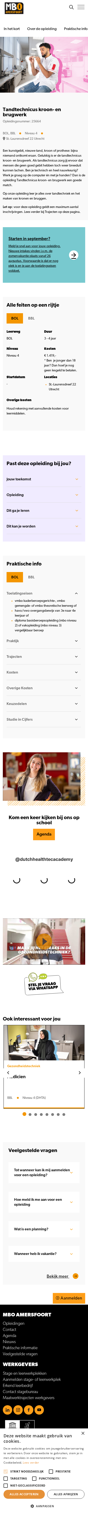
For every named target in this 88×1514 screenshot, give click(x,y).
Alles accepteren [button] (24, 1494)
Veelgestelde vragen (20, 1354)
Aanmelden (71, 1298)
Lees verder (31, 1463)
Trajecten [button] (14, 657)
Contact (9, 1330)
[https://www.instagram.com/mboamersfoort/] (18, 1410)
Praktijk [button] (13, 641)
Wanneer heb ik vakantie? (35, 1254)
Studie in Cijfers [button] (20, 719)
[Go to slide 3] (35, 1114)
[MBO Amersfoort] (14, 8)
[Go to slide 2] (30, 1114)
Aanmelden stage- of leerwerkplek (32, 1380)
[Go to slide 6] (52, 1114)
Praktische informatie (20, 1348)
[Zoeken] (71, 7)
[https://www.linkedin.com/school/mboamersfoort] (7, 1410)
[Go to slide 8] (63, 1114)
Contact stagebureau (20, 1392)
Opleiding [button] (15, 495)
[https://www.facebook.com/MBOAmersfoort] (28, 1410)
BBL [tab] (31, 318)
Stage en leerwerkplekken (24, 1373)
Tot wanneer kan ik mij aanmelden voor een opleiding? (42, 1172)
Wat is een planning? (31, 1229)
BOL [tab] (14, 318)
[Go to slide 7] (58, 1114)
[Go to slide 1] (24, 1114)
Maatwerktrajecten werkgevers (28, 1398)
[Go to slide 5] (47, 1114)
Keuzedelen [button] (17, 704)
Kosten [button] (12, 672)
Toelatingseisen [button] (19, 593)
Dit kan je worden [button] (21, 526)
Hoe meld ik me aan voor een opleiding (38, 1202)
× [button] (82, 1433)
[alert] (44, 1471)
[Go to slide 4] (41, 1114)
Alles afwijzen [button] (66, 1494)
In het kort (12, 29)
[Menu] (81, 7)
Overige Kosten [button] (20, 688)
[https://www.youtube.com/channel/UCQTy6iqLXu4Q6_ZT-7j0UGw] (39, 1410)
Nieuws (9, 1342)
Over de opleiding (42, 29)
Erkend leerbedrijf (18, 1386)
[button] (44, 1506)
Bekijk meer (58, 1276)
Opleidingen (13, 1324)
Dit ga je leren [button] (18, 510)
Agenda (44, 834)
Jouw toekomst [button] (19, 479)
